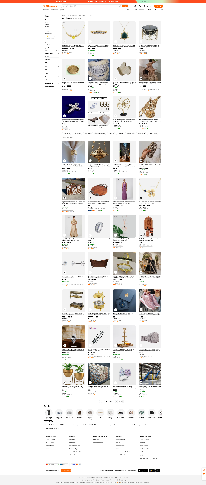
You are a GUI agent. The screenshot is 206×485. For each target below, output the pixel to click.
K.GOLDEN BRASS (117, 357)
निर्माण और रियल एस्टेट (72, 15)
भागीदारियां (142, 452)
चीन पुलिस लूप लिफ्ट (153, 133)
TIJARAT (115, 90)
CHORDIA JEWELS (67, 52)
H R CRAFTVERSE (117, 283)
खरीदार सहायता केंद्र (120, 439)
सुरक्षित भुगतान (72, 439)
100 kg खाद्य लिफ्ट (106, 424)
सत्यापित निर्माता (96, 439)
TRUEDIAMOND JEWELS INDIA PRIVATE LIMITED (73, 284)
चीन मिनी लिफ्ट (62, 424)
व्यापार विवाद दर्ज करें (120, 445)
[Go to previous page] (100, 401)
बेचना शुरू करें (142, 442)
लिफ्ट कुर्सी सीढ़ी (67, 133)
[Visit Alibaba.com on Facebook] (141, 459)
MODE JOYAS (116, 52)
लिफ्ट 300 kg (125, 424)
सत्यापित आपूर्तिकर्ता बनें (144, 449)
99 (119, 401)
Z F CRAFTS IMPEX (143, 172)
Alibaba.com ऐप (119, 470)
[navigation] (52, 209)
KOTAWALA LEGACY (93, 247)
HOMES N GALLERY (93, 283)
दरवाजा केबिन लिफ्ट (73, 424)
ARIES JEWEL (91, 53)
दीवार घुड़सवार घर (78, 133)
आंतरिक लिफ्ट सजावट (101, 133)
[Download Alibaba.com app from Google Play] (154, 470)
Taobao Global (109, 477)
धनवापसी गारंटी (72, 442)
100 (123, 401)
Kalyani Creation (143, 320)
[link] (204, 470)
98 (116, 401)
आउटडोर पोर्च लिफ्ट (141, 133)
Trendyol (120, 477)
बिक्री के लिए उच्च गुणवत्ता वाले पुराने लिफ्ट (140, 424)
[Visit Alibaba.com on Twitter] (147, 459)
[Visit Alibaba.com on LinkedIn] (144, 459)
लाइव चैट (118, 442)
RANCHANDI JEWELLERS (145, 356)
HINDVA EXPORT (66, 357)
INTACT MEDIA (117, 320)
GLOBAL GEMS (91, 90)
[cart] (140, 6)
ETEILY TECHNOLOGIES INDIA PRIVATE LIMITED (99, 356)
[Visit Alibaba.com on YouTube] (154, 459)
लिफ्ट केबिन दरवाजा (88, 133)
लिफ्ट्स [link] (91, 15)
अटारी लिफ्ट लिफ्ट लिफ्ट (68, 137)
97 (113, 401)
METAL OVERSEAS (143, 126)
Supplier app (109, 470)
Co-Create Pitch (50, 442)
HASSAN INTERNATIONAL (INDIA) (96, 208)
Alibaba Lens (52, 470)
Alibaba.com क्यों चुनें (50, 439)
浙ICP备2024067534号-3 (144, 482)
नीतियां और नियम (72, 455)
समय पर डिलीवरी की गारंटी (74, 445)
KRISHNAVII (65, 128)
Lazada (103, 477)
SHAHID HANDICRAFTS (119, 126)
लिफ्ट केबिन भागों (95, 424)
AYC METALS (91, 171)
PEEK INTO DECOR (67, 394)
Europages (126, 477)
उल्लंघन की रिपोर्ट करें (120, 455)
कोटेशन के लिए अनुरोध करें (98, 442)
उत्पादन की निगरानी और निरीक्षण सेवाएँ (76, 452)
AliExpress (80, 477)
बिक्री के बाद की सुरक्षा (73, 449)
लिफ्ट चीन (116, 424)
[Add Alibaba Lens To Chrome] (66, 470)
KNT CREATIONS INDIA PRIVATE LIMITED (149, 89)
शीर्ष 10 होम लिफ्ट (130, 133)
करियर (47, 449)
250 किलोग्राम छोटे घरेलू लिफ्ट (51, 428)
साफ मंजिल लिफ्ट (84, 424)
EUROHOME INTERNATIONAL (69, 171)
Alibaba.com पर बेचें (144, 439)
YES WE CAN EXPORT (67, 210)
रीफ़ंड (117, 449)
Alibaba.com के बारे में (51, 436)
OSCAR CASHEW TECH (144, 394)
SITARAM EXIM (91, 393)
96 (110, 401)
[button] (120, 6)
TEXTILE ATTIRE (143, 284)
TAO (116, 477)
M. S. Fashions (116, 208)
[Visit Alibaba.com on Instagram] (150, 459)
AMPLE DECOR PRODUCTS (120, 171)
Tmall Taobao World (95, 477)
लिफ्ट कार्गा (121, 133)
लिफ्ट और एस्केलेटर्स (83, 15)
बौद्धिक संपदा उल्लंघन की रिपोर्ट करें (123, 452)
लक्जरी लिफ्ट (112, 133)
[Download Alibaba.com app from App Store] (143, 470)
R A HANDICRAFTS (67, 89)
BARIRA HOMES (143, 52)
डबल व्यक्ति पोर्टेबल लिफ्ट (50, 424)
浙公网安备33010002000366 (129, 482)
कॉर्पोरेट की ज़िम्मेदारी (50, 445)
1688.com (86, 477)
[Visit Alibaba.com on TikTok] (157, 459)
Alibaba (63, 15)
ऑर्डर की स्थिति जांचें (144, 445)
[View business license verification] (117, 482)
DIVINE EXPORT (117, 394)
